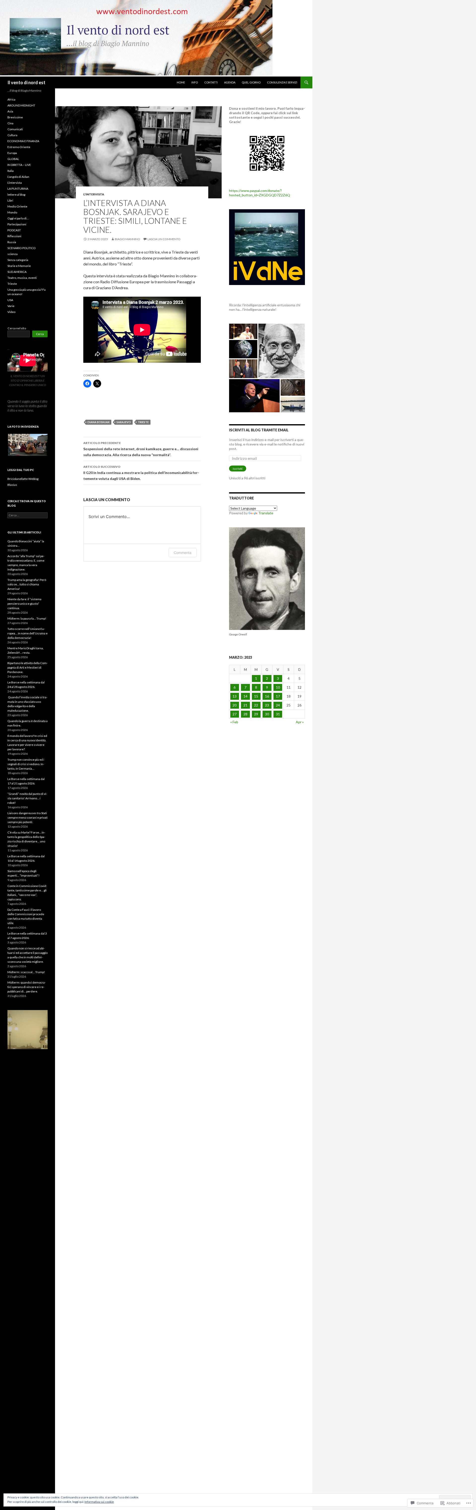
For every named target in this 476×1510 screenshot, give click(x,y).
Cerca (40, 334)
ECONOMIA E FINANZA (23, 141)
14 (245, 696)
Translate (265, 513)
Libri (10, 200)
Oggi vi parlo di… (18, 218)
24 (278, 705)
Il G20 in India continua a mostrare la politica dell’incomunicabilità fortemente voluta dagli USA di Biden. (141, 473)
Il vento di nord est (26, 82)
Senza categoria (17, 260)
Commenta (182, 552)
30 (267, 714)
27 (235, 714)
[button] (27, 445)
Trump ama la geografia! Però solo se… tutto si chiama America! (26, 584)
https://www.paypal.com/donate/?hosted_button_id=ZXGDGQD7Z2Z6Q (259, 192)
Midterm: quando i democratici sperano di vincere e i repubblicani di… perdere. (26, 987)
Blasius (12, 485)
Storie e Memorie (19, 266)
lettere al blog (16, 194)
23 (267, 705)
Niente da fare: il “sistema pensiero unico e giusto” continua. (24, 603)
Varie (10, 306)
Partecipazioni (16, 224)
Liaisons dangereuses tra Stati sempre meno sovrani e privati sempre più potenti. (27, 817)
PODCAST (14, 230)
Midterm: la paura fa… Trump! (26, 618)
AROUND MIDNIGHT (21, 105)
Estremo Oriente (18, 147)
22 (256, 705)
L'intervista (93, 194)
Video (11, 312)
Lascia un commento (164, 239)
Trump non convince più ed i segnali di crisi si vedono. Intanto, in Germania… (25, 764)
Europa (12, 153)
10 (278, 687)
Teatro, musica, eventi (22, 278)
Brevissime (15, 117)
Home (181, 82)
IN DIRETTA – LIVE (19, 165)
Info (194, 82)
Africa (11, 99)
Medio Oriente (17, 206)
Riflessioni (14, 236)
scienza (12, 254)
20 (235, 705)
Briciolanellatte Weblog (22, 479)
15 (256, 696)
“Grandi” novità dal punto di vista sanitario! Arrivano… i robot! (27, 798)
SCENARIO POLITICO (21, 248)
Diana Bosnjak (99, 422)
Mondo (12, 212)
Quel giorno (251, 82)
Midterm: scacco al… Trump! (26, 972)
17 (278, 696)
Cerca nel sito (16, 328)
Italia (10, 171)
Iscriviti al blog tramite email (259, 430)
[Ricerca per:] (27, 515)
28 (245, 714)
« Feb (234, 722)
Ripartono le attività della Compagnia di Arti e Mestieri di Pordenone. (27, 667)
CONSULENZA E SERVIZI (282, 82)
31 (278, 714)
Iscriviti (237, 468)
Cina (10, 123)
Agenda (229, 82)
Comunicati (15, 129)
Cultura (12, 135)
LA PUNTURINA (17, 188)
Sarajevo (124, 422)
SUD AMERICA (17, 272)
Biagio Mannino (127, 239)
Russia (11, 242)
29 (256, 714)
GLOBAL (13, 159)
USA (10, 300)
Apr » (300, 722)
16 (267, 696)
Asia (10, 111)
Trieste (143, 422)
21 (245, 705)
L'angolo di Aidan (18, 177)
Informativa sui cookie (99, 1502)
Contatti (211, 82)
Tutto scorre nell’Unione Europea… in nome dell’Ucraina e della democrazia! (27, 633)
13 (235, 696)
